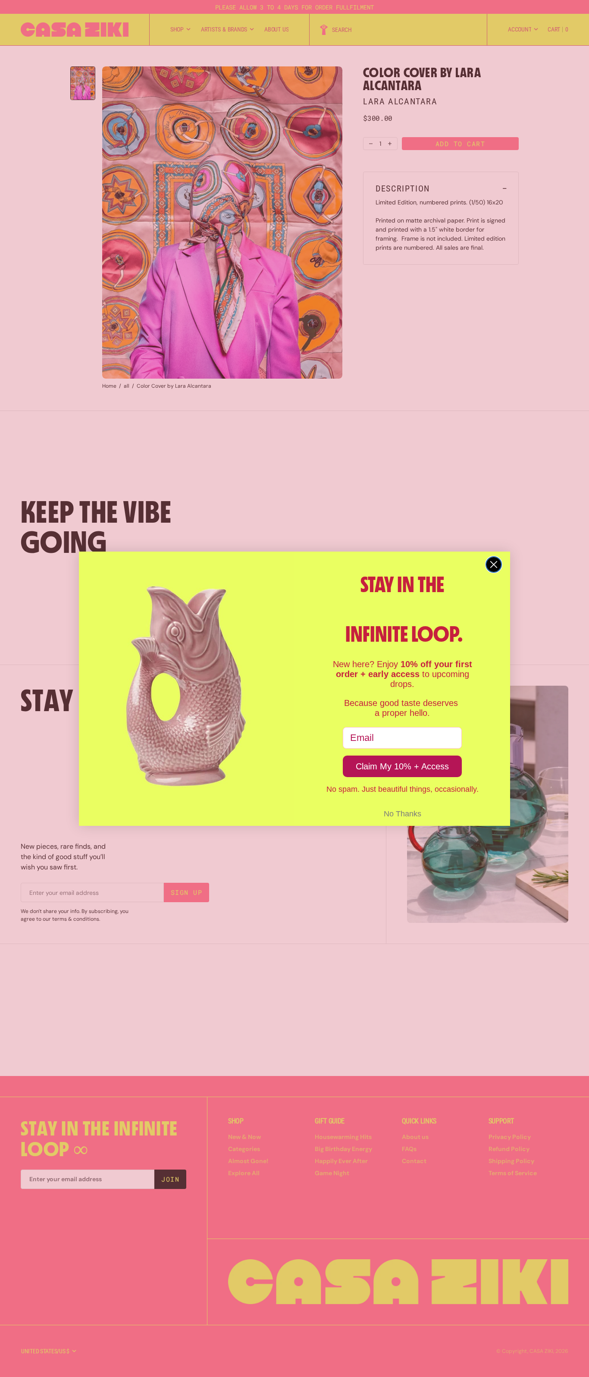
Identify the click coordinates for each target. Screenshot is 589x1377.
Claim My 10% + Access (402, 766)
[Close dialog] (493, 564)
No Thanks (402, 813)
